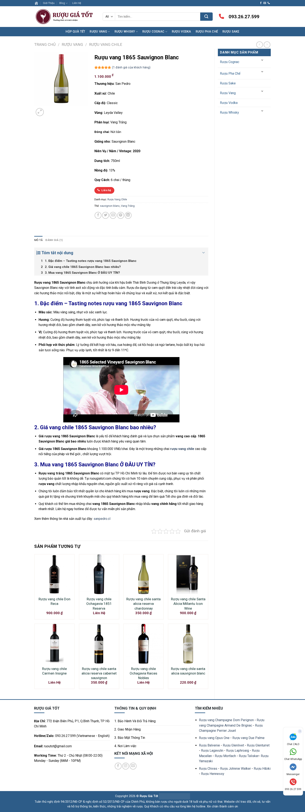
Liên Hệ (76, 3)
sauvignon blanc (110, 205)
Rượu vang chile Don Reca (54, 601)
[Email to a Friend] (113, 215)
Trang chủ (45, 44)
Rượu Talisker (249, 756)
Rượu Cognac (153, 31)
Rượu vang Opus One (214, 738)
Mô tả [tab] (38, 240)
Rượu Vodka (181, 31)
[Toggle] (262, 60)
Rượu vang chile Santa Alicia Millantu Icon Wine (188, 603)
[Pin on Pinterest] (120, 215)
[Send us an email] (265, 3)
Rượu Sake (230, 31)
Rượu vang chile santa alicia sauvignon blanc (188, 671)
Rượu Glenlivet (233, 745)
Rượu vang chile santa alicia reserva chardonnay (143, 603)
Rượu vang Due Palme (248, 738)
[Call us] (268, 3)
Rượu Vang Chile (105, 44)
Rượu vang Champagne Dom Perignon (226, 720)
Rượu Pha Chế (207, 31)
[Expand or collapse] (203, 253)
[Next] (50, 110)
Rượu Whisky (125, 31)
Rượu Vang (98, 31)
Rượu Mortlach (225, 756)
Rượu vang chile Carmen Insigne (54, 671)
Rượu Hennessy (212, 774)
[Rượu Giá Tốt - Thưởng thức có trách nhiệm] (65, 17)
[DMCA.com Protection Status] (174, 796)
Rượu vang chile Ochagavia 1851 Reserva (99, 603)
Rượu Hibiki (262, 769)
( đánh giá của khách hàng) (131, 67)
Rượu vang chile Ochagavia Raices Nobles (143, 673)
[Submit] (206, 16)
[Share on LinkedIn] (128, 215)
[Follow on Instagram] (125, 766)
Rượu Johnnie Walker (235, 769)
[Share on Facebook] (98, 215)
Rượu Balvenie (209, 745)
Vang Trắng (128, 205)
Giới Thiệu (49, 3)
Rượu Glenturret (258, 745)
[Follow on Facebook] (261, 3)
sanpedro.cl (102, 519)
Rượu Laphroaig (237, 750)
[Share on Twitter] (105, 215)
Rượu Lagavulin (212, 750)
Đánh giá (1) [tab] (54, 240)
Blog (62, 3)
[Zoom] (40, 112)
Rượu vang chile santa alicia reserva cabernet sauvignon (99, 673)
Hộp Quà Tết (75, 31)
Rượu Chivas (208, 769)
